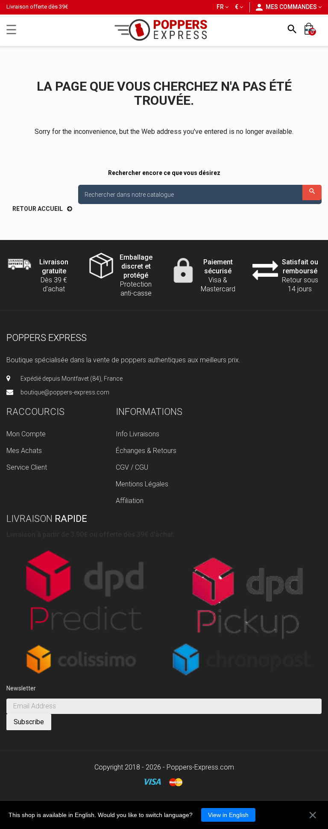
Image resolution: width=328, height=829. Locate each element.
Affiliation (130, 501)
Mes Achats (24, 451)
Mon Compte (26, 434)
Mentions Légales (142, 484)
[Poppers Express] (164, 30)
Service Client (26, 467)
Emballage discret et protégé (136, 266)
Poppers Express (46, 337)
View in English (228, 814)
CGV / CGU (132, 467)
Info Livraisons (137, 434)
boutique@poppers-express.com (64, 392)
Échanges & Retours (146, 451)
